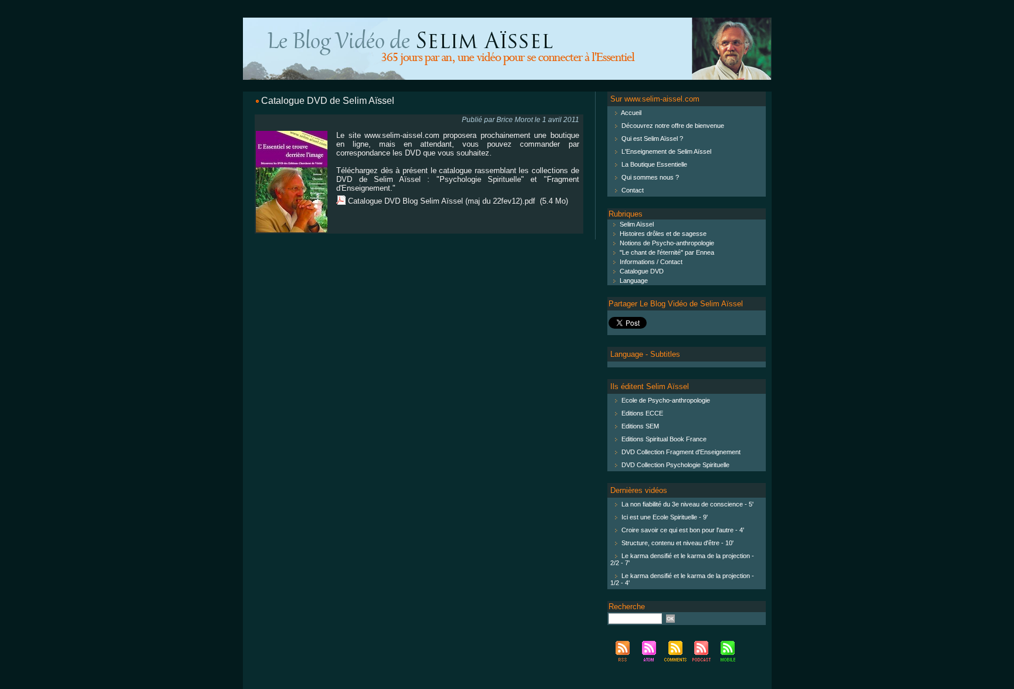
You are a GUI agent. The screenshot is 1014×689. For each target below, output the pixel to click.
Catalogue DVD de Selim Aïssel (327, 101)
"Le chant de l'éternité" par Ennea (666, 252)
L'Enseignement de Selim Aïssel (666, 151)
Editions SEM (640, 426)
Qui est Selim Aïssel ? (652, 138)
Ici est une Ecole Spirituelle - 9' (664, 517)
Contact (632, 190)
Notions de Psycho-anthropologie (666, 242)
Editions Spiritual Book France (664, 439)
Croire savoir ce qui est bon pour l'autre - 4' (682, 529)
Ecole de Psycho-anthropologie (665, 400)
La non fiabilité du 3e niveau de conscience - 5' (687, 504)
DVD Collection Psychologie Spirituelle (675, 464)
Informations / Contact (650, 261)
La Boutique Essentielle (654, 164)
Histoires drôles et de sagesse (662, 233)
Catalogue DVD (641, 271)
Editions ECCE (642, 413)
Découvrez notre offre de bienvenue (672, 125)
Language (633, 280)
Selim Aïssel (636, 224)
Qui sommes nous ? (650, 177)
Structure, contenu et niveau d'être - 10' (677, 542)
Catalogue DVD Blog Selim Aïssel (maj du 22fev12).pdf (441, 201)
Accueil (631, 112)
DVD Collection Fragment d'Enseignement (681, 451)
